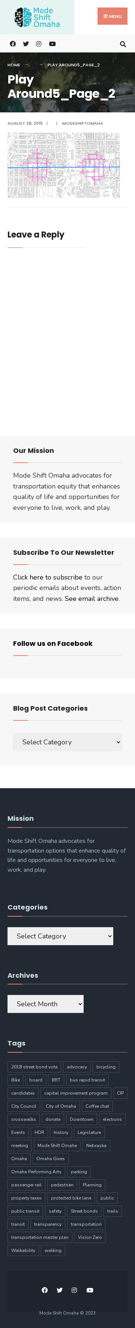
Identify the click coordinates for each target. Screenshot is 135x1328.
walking (53, 1250)
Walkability (23, 1250)
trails (112, 1211)
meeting (19, 1146)
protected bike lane (71, 1198)
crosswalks (23, 1119)
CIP (120, 1093)
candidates (23, 1093)
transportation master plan (40, 1237)
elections (112, 1119)
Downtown (81, 1119)
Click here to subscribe (47, 577)
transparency (48, 1224)
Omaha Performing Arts (36, 1172)
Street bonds (84, 1211)
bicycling (106, 1067)
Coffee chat (97, 1106)
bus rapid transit (87, 1080)
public (107, 1198)
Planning (92, 1185)
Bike (15, 1080)
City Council (23, 1106)
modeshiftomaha (82, 123)
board (35, 1080)
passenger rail (26, 1185)
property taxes (26, 1198)
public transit (25, 1211)
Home (14, 65)
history (61, 1132)
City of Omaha (61, 1106)
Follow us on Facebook (53, 643)
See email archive (91, 598)
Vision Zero (90, 1237)
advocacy (77, 1067)
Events (18, 1132)
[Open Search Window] (122, 43)
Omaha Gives (50, 1159)
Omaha (19, 1159)
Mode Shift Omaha (57, 1146)
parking (79, 1172)
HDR (39, 1132)
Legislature (89, 1132)
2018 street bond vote (34, 1067)
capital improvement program (76, 1093)
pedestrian (62, 1185)
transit (18, 1224)
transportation (86, 1224)
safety (55, 1211)
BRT (56, 1080)
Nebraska (96, 1146)
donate (52, 1119)
